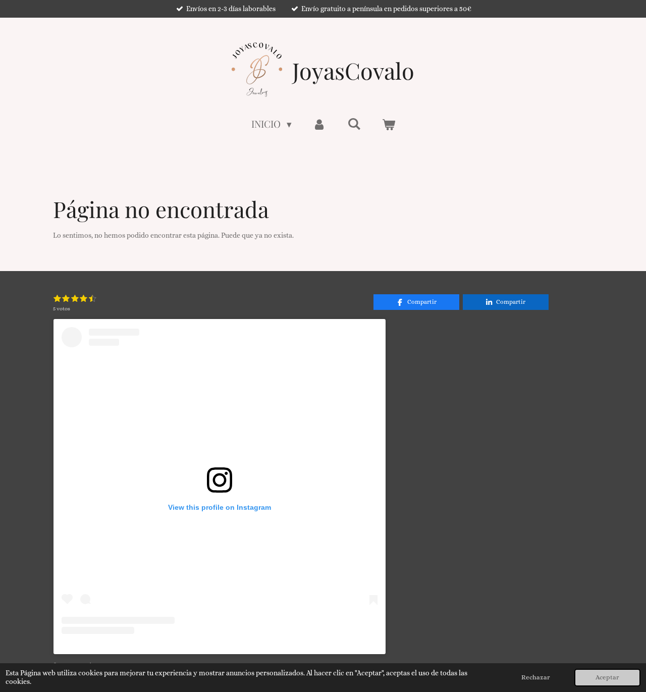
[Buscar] (354, 123)
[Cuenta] (319, 124)
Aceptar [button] (607, 677)
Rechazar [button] (535, 677)
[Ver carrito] (388, 124)
